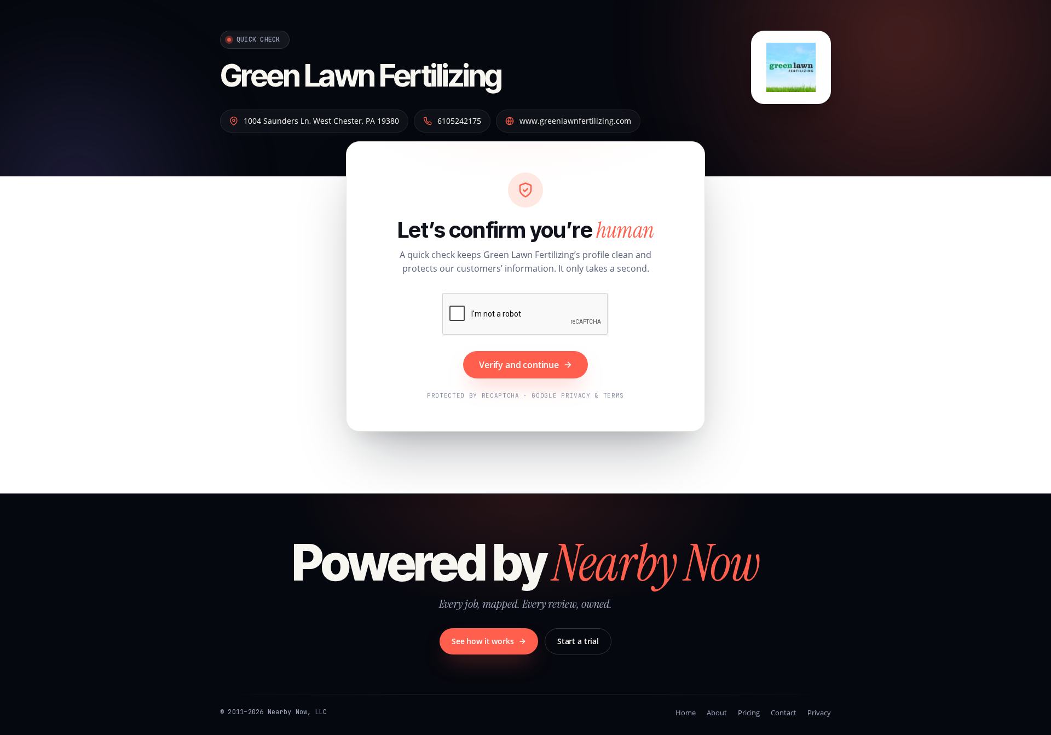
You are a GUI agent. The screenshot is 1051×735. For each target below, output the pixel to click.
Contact (783, 712)
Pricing (749, 712)
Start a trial (578, 641)
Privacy (819, 712)
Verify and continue (519, 365)
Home (685, 712)
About (717, 712)
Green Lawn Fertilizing (360, 75)
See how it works (483, 641)
